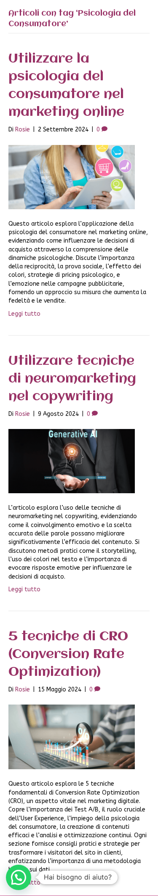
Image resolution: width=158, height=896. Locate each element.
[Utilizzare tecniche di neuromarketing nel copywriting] (71, 460)
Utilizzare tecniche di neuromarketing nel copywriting (72, 379)
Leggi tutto (24, 313)
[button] (18, 877)
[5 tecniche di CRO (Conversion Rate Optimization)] (71, 736)
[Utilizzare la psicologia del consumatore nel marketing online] (71, 176)
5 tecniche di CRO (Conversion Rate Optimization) (68, 654)
